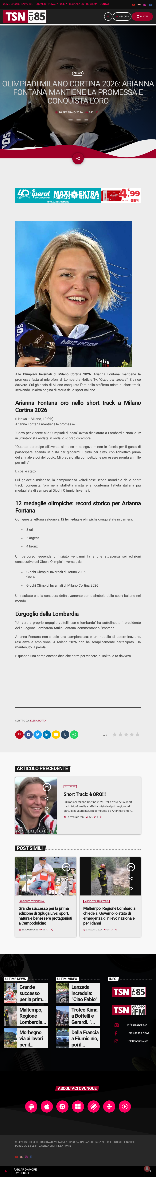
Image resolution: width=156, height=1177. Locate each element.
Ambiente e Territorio (32, 901)
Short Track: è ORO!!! (85, 794)
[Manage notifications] (147, 1169)
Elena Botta (38, 720)
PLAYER (142, 16)
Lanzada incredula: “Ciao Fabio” (84, 993)
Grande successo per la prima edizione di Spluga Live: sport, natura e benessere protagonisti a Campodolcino (45, 916)
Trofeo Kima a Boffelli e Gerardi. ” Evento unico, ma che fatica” (84, 1025)
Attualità (70, 786)
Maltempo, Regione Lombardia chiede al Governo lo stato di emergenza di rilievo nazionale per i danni (109, 916)
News (78, 73)
